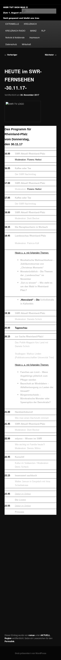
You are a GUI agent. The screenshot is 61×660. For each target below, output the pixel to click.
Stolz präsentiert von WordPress (30, 653)
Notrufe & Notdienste (15, 37)
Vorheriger (11, 54)
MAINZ (33, 30)
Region (8, 638)
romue (31, 635)
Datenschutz (11, 44)
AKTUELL (45, 635)
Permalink (9, 641)
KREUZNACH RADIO (15, 30)
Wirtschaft (26, 44)
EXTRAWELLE (12, 23)
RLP (43, 30)
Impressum (34, 37)
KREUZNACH (30, 23)
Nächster (50, 54)
